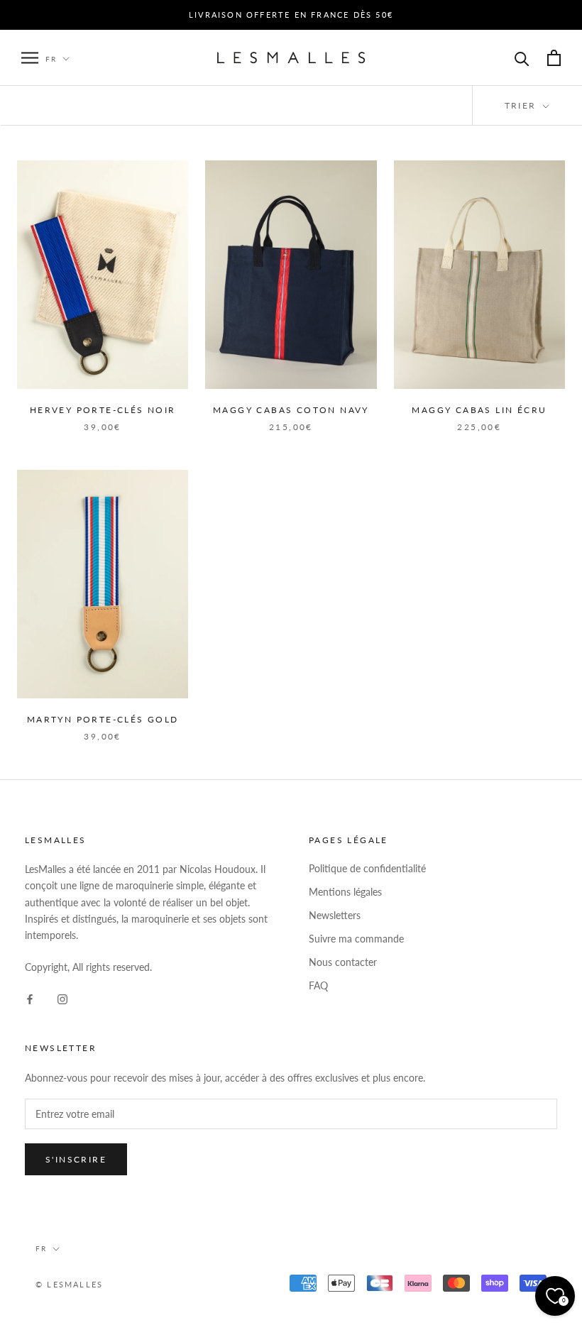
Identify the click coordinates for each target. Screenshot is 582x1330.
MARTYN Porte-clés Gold (103, 719)
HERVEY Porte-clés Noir (103, 410)
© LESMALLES (69, 1284)
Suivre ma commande (356, 939)
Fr (51, 59)
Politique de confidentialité (367, 868)
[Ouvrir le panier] (554, 58)
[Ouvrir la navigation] (29, 58)
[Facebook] (30, 997)
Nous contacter (343, 962)
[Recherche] (522, 57)
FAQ (318, 985)
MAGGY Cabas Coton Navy (291, 410)
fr (41, 1248)
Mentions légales (345, 892)
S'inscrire (75, 1159)
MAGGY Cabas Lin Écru (479, 410)
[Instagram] (62, 997)
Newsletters (335, 915)
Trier (522, 105)
